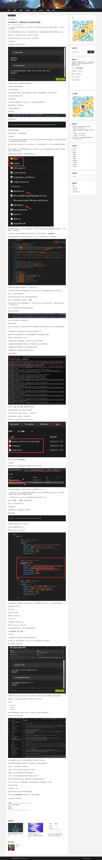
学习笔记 (75, 162)
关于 (53, 10)
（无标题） (75, 133)
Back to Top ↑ (86, 858)
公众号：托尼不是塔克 (13, 804)
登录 (74, 185)
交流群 (48, 10)
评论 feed (75, 189)
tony (12, 24)
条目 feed (75, 187)
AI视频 (74, 158)
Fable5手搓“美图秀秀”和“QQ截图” (81, 130)
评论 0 (22, 24)
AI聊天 (21, 10)
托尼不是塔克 (15, 858)
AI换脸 (27, 10)
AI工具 (40, 10)
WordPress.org (76, 191)
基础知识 (75, 160)
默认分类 (75, 166)
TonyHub (79, 71)
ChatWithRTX (19, 27)
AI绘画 (14, 10)
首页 (9, 10)
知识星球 (10, 808)
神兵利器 (75, 164)
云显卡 (34, 10)
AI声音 (74, 148)
